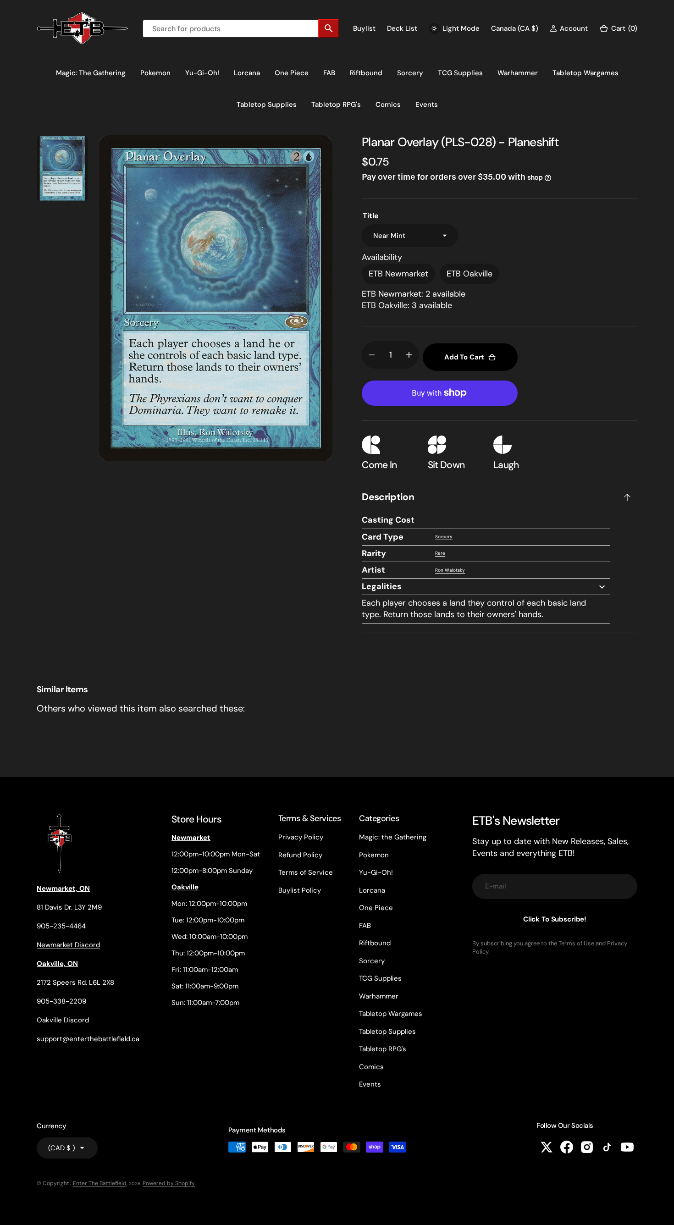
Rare (440, 553)
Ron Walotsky (450, 570)
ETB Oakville (469, 273)
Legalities (382, 586)
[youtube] (627, 1147)
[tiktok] (607, 1147)
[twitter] (546, 1147)
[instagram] (587, 1147)
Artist (373, 569)
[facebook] (567, 1147)
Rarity (374, 553)
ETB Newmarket (398, 273)
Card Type (382, 536)
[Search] (328, 28)
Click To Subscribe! (554, 919)
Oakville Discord (63, 1020)
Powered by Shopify (169, 1183)
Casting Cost (388, 519)
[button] (569, 28)
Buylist (364, 28)
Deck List (402, 28)
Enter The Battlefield (100, 1183)
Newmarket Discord (68, 944)
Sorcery (444, 537)
